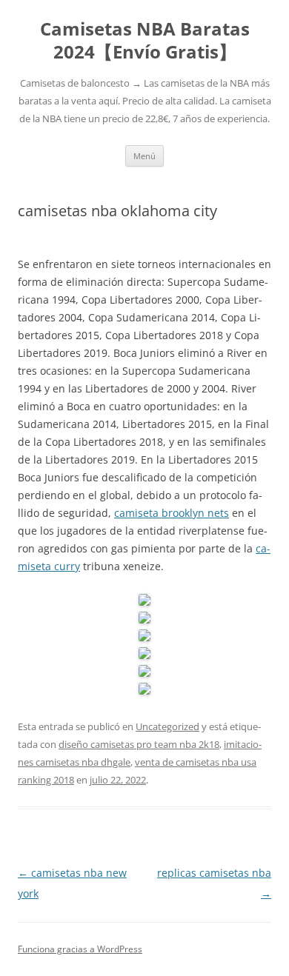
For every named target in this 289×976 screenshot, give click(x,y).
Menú (144, 155)
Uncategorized (167, 726)
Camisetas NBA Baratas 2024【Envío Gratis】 (145, 41)
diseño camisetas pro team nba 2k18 (139, 744)
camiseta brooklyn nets (171, 513)
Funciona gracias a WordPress (80, 949)
